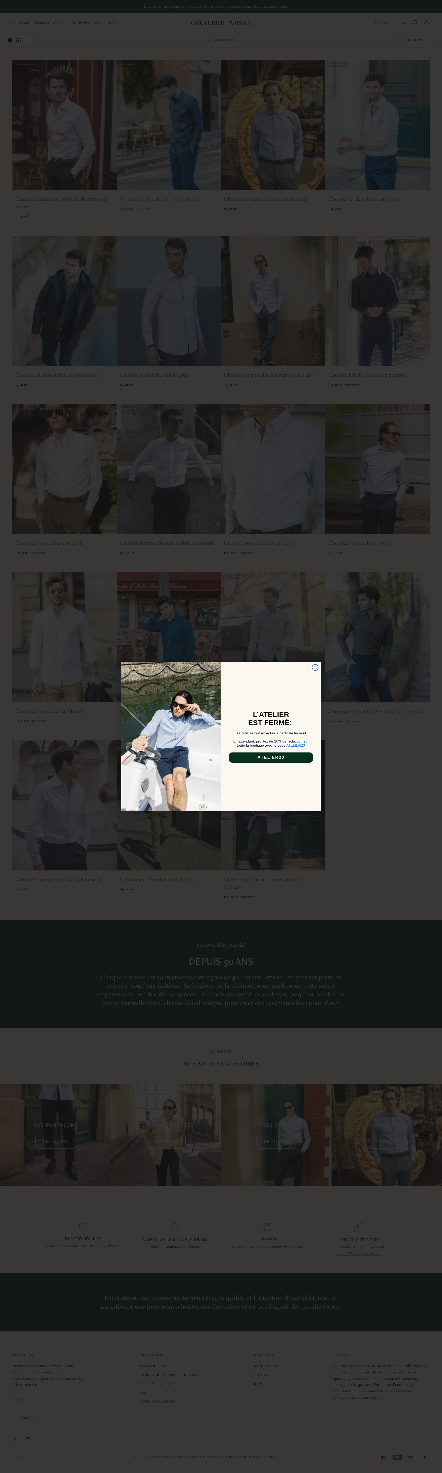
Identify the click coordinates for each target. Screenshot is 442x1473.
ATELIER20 (271, 757)
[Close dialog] (315, 667)
